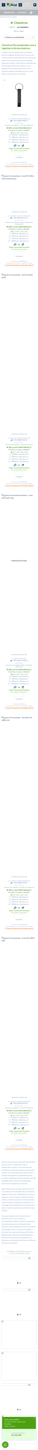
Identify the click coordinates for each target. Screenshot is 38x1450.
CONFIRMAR (19, 157)
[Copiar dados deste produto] (15, 145)
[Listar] (4, 80)
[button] (3, 5)
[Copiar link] (31, 12)
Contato (22, 12)
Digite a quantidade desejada (19, 149)
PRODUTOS (9, 12)
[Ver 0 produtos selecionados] (34, 4)
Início (12, 27)
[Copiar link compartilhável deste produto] (23, 145)
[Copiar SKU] (12, 121)
